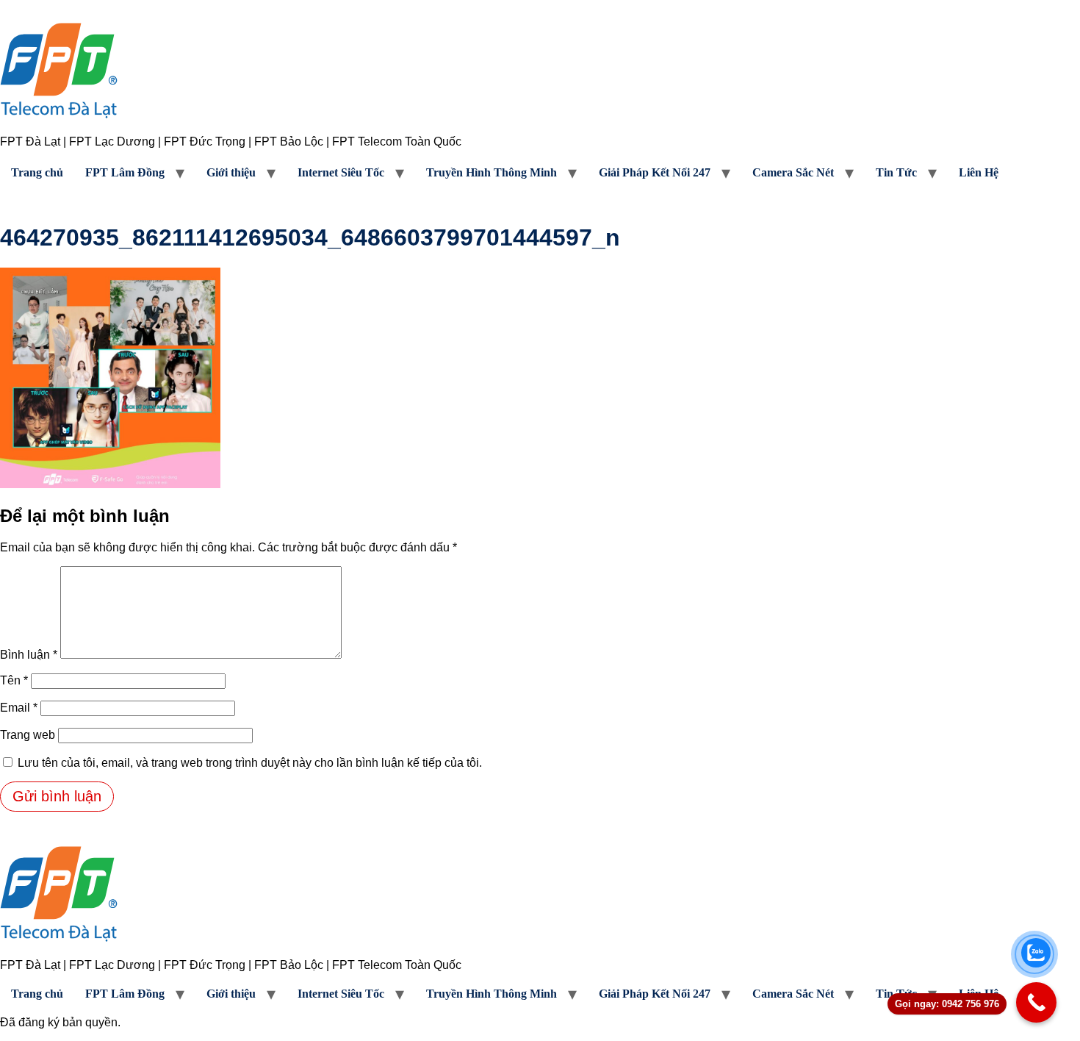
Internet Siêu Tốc (341, 172)
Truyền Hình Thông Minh (491, 172)
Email (18, 707)
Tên (14, 680)
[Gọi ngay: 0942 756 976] (1036, 1002)
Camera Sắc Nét (793, 172)
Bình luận (28, 654)
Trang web (27, 735)
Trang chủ (37, 172)
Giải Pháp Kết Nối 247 (654, 172)
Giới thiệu (231, 172)
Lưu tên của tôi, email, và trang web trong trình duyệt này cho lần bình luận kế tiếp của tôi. (250, 762)
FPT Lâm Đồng (125, 172)
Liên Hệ (978, 172)
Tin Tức (896, 172)
